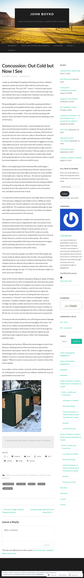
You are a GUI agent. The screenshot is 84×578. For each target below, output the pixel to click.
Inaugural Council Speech (69, 99)
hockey (48, 475)
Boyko (8, 475)
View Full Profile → (67, 281)
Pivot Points (64, 130)
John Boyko (42, 14)
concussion (16, 475)
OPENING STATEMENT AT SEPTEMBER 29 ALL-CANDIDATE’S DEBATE (70, 118)
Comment (47, 545)
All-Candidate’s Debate (68, 107)
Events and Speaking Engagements (35, 45)
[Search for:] (71, 341)
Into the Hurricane (69, 429)
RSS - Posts (64, 322)
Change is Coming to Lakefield (70, 158)
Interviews (58, 45)
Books (69, 45)
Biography (12, 45)
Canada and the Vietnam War (70, 71)
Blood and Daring (69, 406)
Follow (64, 194)
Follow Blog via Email (69, 169)
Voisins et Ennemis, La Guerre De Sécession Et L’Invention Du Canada (70, 383)
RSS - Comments (66, 328)
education (24, 475)
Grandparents (34, 475)
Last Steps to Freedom (70, 400)
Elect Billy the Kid (66, 79)
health (32, 484)
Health (42, 475)
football (21, 484)
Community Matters (67, 149)
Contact (11, 50)
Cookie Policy (40, 574)
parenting (5, 478)
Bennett (65, 423)
